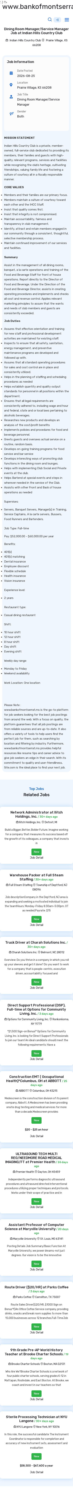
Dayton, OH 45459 (49, 1172)
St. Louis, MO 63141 (51, 1238)
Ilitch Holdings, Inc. (30, 822)
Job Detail (36, 857)
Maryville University (24, 1238)
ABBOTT (23, 1090)
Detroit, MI (51, 822)
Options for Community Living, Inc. (28, 1019)
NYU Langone (24, 1426)
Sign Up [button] (57, 19)
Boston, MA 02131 (54, 1364)
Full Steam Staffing (20, 885)
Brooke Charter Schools (25, 1364)
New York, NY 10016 (48, 1426)
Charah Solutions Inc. (24, 952)
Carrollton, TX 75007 (47, 1297)
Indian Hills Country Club (25, 40)
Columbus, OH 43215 (45, 1090)
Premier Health (24, 1172)
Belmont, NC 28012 (52, 952)
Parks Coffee (23, 1297)
